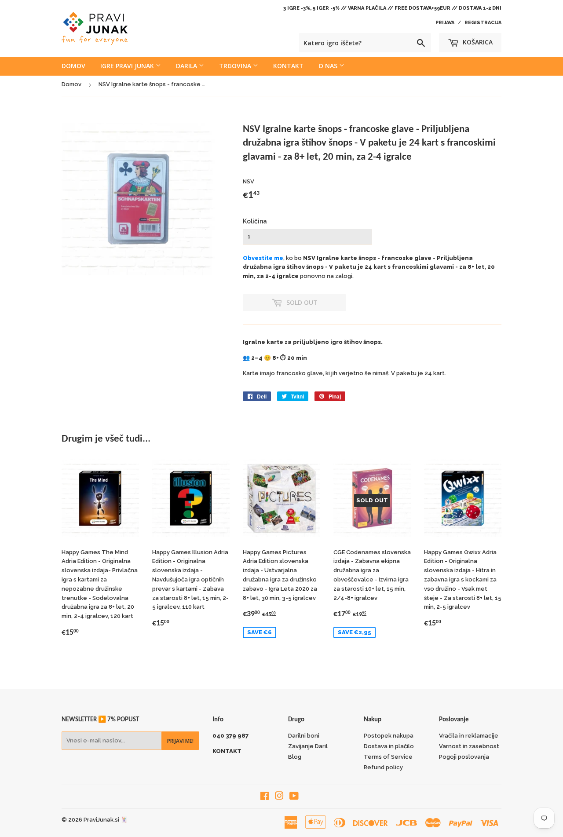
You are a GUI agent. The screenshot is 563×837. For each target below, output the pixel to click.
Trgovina (236, 66)
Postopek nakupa (388, 735)
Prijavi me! (180, 741)
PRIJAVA (444, 23)
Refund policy (383, 767)
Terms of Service (388, 756)
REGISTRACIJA (482, 23)
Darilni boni (303, 735)
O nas (328, 66)
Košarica (477, 42)
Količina (255, 221)
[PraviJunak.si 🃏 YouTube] (294, 797)
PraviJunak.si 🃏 (106, 819)
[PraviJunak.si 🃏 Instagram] (279, 797)
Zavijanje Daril (308, 746)
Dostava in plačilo (389, 746)
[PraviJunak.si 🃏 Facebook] (264, 797)
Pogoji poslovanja (464, 756)
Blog (294, 756)
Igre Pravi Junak (128, 66)
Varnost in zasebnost (469, 746)
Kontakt (288, 66)
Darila (187, 66)
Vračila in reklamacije (468, 735)
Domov (73, 66)
